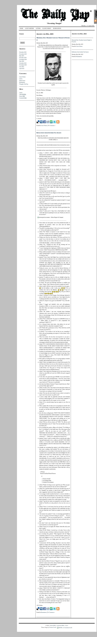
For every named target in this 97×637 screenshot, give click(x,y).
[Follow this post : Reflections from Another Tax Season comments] (57, 609)
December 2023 (22, 63)
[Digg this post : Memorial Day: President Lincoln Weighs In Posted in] (41, 123)
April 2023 (21, 68)
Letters (38, 28)
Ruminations (57, 28)
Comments (23, 98)
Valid (22, 94)
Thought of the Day (23, 84)
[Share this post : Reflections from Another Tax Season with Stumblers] (51, 609)
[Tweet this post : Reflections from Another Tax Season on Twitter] (54, 609)
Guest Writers (29, 28)
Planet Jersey (46, 28)
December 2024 (22, 57)
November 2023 (23, 65)
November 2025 (23, 54)
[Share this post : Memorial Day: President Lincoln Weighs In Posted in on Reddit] (47, 123)
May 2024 (21, 61)
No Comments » (51, 125)
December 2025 (22, 52)
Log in (20, 92)
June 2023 (21, 66)
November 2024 (23, 59)
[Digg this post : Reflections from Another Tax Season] (41, 609)
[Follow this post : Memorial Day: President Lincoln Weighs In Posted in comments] (57, 123)
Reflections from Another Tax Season (48, 132)
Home (21, 28)
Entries (22, 96)
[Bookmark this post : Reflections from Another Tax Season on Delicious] (38, 609)
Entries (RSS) (53, 625)
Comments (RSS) (60, 625)
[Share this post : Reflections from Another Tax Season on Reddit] (47, 609)
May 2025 (21, 56)
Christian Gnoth (52, 627)
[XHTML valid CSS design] (64, 627)
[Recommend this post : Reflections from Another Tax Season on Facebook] (44, 609)
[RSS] (95, 21)
